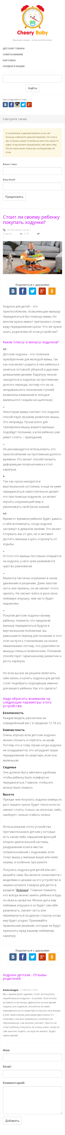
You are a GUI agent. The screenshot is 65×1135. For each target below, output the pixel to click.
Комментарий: (14, 1083)
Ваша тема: (10, 164)
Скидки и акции (14, 66)
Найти (32, 88)
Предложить (14, 197)
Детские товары (14, 48)
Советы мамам (13, 54)
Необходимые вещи (18, 229)
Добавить (12, 1121)
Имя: (6, 1050)
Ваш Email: (9, 179)
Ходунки (7, 233)
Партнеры (9, 60)
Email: (7, 1067)
